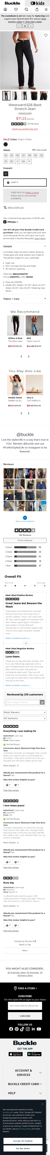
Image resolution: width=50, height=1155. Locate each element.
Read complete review (16, 638)
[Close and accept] (42, 1104)
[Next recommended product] (28, 356)
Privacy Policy (26, 1129)
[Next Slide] (30, 26)
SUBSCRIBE (25, 1016)
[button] (25, 234)
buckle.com (8, 1112)
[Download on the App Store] (15, 1054)
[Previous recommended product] (21, 356)
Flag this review (11, 790)
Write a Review (25, 540)
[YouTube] (39, 1028)
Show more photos (25, 521)
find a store (27, 988)
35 (29, 161)
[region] (23, 1127)
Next (25, 950)
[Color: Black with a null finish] (5, 144)
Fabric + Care (11, 298)
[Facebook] (11, 1028)
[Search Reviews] (42, 702)
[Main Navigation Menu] (46, 10)
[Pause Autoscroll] (25, 26)
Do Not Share (23, 1148)
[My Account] (5, 9)
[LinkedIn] (33, 1028)
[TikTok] (22, 1028)
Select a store (32, 192)
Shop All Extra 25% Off (25, 129)
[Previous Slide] (19, 26)
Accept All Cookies (23, 1141)
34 (6, 173)
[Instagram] (28, 1028)
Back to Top (25, 944)
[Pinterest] (16, 1028)
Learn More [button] (39, 238)
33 (17, 161)
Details (7, 246)
